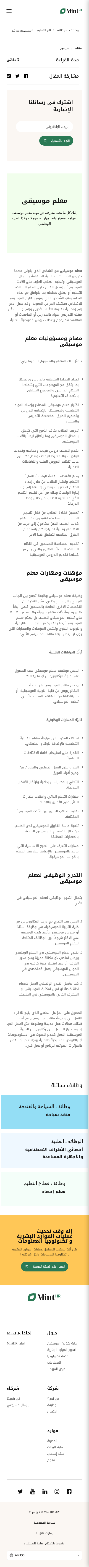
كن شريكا (13, 1399)
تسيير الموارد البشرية (61, 1350)
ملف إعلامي (55, 1454)
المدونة (52, 1441)
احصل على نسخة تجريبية (49, 1266)
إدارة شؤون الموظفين (62, 1343)
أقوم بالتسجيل (60, 141)
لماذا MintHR (16, 1343)
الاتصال (52, 1411)
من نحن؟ (53, 1399)
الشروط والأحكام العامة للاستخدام (44, 1543)
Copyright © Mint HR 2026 (44, 1512)
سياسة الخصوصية (44, 1522)
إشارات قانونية (44, 1533)
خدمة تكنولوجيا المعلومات (57, 1359)
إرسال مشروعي (18, 1405)
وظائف (74, 30)
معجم (51, 1460)
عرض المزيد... (56, 1369)
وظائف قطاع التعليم (51, 30)
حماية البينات (56, 1447)
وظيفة (51, 1405)
